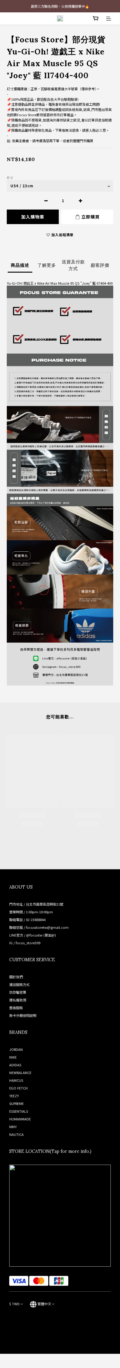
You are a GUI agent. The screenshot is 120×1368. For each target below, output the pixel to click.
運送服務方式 (19, 984)
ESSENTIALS (18, 1111)
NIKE (13, 1057)
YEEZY (14, 1095)
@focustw (34, 935)
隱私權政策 (17, 999)
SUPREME (16, 1103)
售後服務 (16, 1007)
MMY (13, 1126)
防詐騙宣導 (17, 992)
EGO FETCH (18, 1087)
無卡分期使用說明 (22, 1015)
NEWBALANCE (20, 1072)
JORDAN (16, 1049)
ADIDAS (15, 1064)
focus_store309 (28, 942)
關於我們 (16, 976)
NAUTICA (16, 1134)
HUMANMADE (20, 1118)
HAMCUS (16, 1080)
